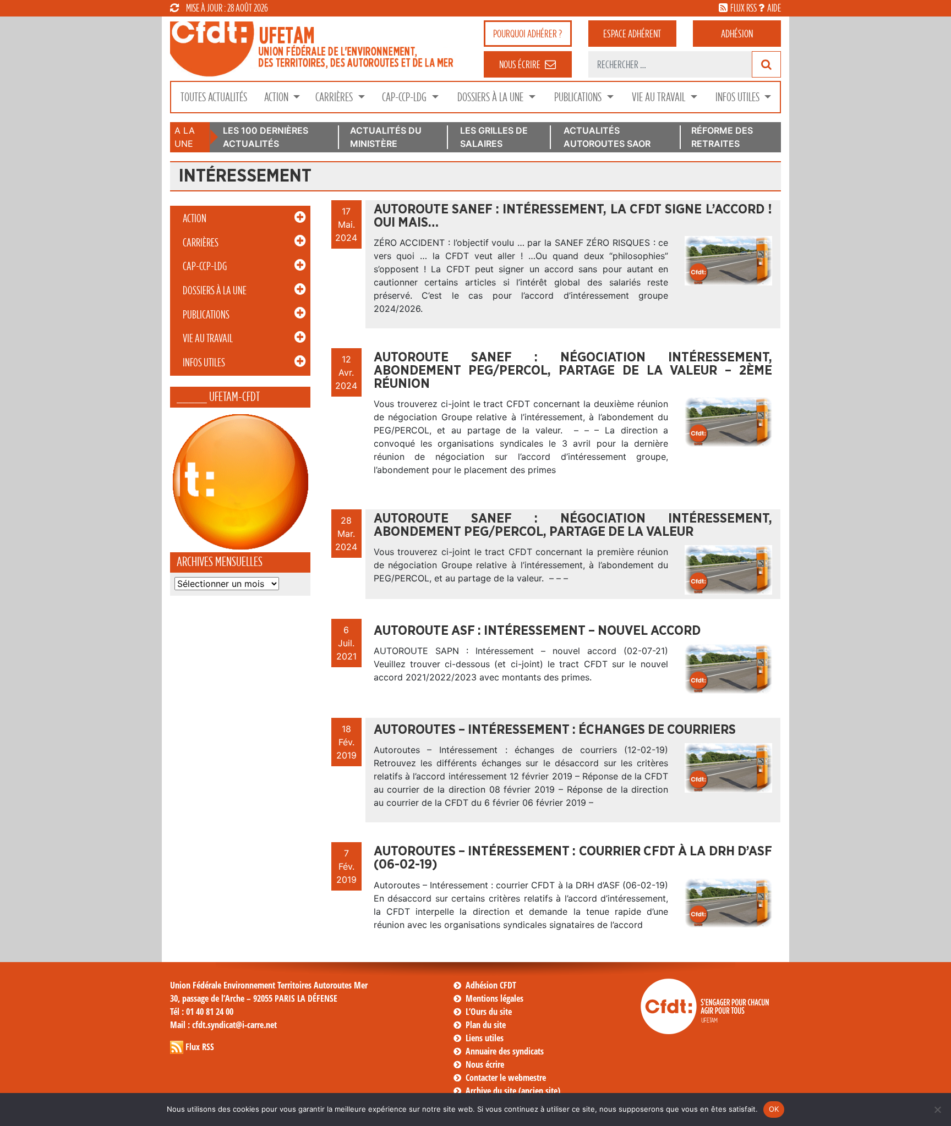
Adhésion (737, 34)
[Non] (937, 1109)
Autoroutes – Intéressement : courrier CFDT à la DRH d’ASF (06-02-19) (573, 858)
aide (774, 7)
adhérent (632, 34)
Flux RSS (199, 1047)
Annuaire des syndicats (505, 1051)
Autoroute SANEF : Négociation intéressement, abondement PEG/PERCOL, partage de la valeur (573, 525)
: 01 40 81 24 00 (201, 1012)
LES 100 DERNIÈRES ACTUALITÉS (265, 137)
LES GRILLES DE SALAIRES (494, 137)
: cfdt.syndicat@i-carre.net (223, 1025)
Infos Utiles (738, 97)
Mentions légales (494, 998)
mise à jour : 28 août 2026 (227, 7)
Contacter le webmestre (506, 1078)
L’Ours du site (489, 1012)
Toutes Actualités (214, 97)
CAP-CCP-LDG (405, 97)
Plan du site (486, 1025)
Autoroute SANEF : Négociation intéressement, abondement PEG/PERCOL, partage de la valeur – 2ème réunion (573, 371)
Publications (579, 97)
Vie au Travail (659, 97)
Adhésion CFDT (491, 985)
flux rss (743, 7)
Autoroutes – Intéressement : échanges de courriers (555, 730)
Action (277, 97)
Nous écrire (485, 1064)
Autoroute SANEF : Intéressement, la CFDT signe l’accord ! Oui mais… (573, 216)
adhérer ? (527, 34)
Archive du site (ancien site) (513, 1091)
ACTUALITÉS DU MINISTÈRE (386, 137)
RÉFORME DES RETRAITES (722, 137)
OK (774, 1109)
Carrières (335, 97)
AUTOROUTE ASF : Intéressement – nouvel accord (537, 631)
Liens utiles (485, 1038)
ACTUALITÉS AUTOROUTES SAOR (607, 137)
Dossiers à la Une (491, 97)
